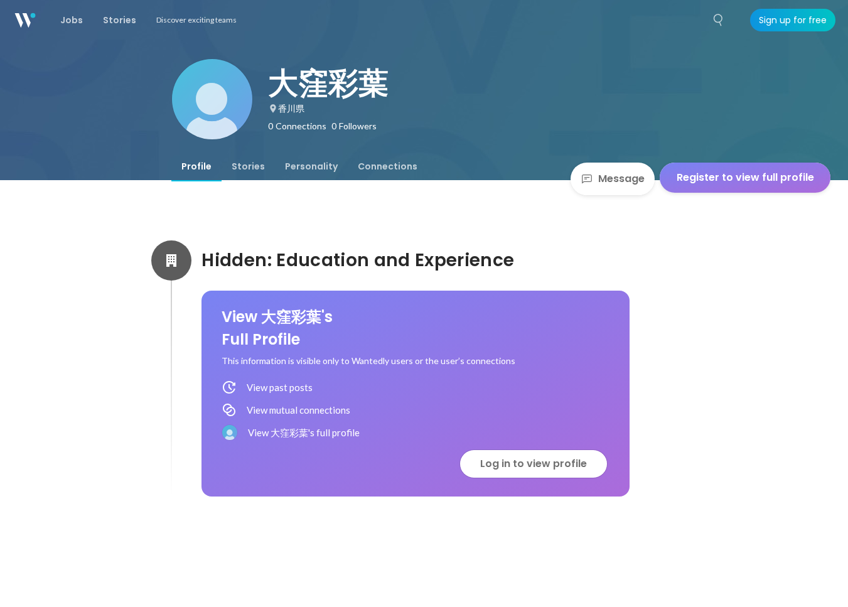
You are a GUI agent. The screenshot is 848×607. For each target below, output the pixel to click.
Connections (387, 166)
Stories (248, 166)
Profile (196, 166)
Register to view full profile (745, 177)
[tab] (196, 166)
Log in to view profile (533, 463)
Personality (311, 166)
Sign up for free (793, 20)
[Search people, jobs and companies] (718, 20)
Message (621, 178)
